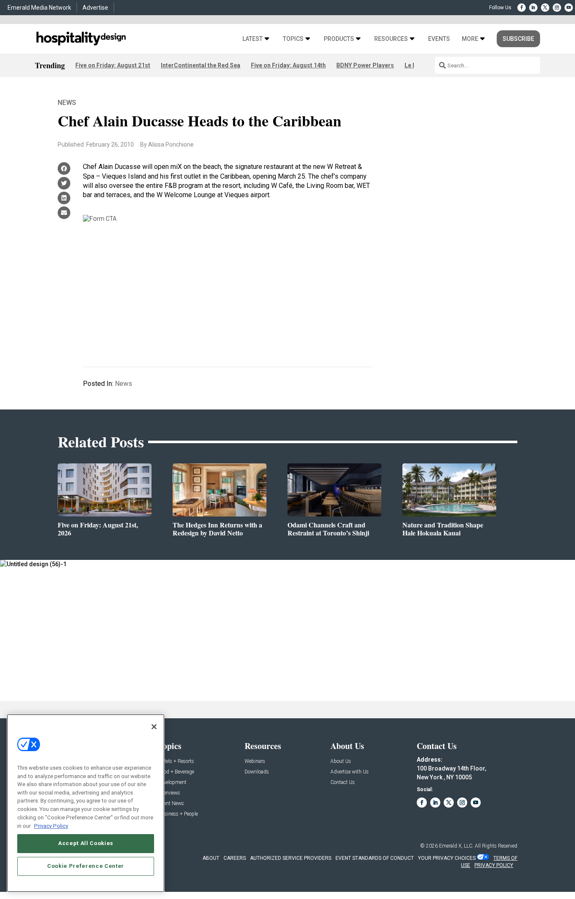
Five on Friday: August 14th (288, 65)
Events (439, 39)
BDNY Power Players (365, 65)
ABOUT (210, 858)
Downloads (257, 772)
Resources (391, 39)
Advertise (95, 8)
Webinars (255, 761)
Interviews (169, 793)
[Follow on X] (545, 7)
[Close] (154, 726)
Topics (293, 39)
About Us (340, 761)
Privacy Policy (51, 825)
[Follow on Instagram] (557, 7)
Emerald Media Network (39, 8)
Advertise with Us (349, 772)
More (470, 39)
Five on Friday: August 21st (112, 65)
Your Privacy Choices (447, 858)
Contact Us (342, 782)
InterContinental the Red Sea (200, 65)
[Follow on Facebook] (521, 7)
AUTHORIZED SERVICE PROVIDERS (290, 858)
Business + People (178, 814)
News (67, 103)
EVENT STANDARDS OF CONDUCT (374, 858)
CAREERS (235, 858)
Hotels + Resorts (176, 761)
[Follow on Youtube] (568, 7)
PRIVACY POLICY (493, 865)
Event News (171, 803)
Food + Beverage (176, 772)
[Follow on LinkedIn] (533, 7)
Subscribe (518, 38)
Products (339, 39)
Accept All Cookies (85, 843)
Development (172, 782)
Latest (252, 39)
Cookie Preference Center (85, 866)
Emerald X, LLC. (456, 846)
